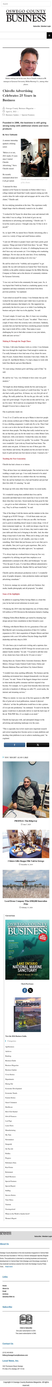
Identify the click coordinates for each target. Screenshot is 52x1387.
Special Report (10, 1186)
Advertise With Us (9, 1297)
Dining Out (9, 1084)
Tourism (8, 1204)
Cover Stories (10, 1074)
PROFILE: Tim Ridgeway (26, 820)
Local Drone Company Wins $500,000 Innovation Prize (26, 902)
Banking (8, 1056)
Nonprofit (8, 1144)
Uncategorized (10, 1209)
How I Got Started (11, 1111)
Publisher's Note (10, 1163)
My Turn (8, 1135)
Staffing (8, 1190)
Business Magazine (12, 1065)
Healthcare (9, 1107)
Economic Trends (11, 1093)
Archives (8, 1051)
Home (5, 1286)
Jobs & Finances (10, 1116)
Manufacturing (10, 1130)
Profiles (7, 1153)
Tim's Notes (9, 1200)
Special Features (28, 115)
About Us (6, 1288)
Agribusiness (9, 1047)
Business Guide (10, 1060)
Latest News (9, 1125)
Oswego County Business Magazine (20, 108)
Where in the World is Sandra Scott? (17, 1214)
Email (4, 1291)
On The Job (9, 1149)
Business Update (12, 115)
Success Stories (10, 1195)
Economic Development (13, 1088)
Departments (9, 1079)
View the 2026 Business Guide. (16, 1036)
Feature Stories (10, 1098)
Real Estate (9, 1167)
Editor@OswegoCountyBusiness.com (15, 1355)
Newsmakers (9, 1139)
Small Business (10, 1176)
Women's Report (10, 1218)
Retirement (9, 1172)
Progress (8, 1158)
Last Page (8, 1121)
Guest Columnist (11, 1102)
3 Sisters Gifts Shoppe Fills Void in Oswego (26, 861)
